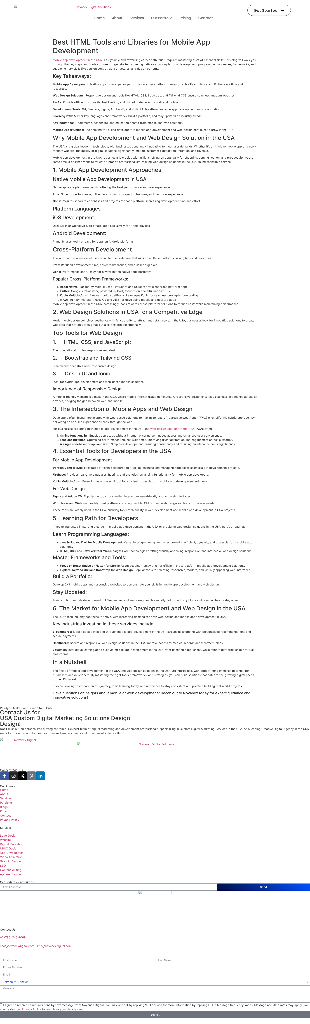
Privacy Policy (31, 1009)
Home (99, 18)
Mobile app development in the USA (77, 60)
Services (137, 18)
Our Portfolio (162, 18)
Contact (205, 18)
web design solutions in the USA (172, 428)
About (117, 18)
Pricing (185, 18)
